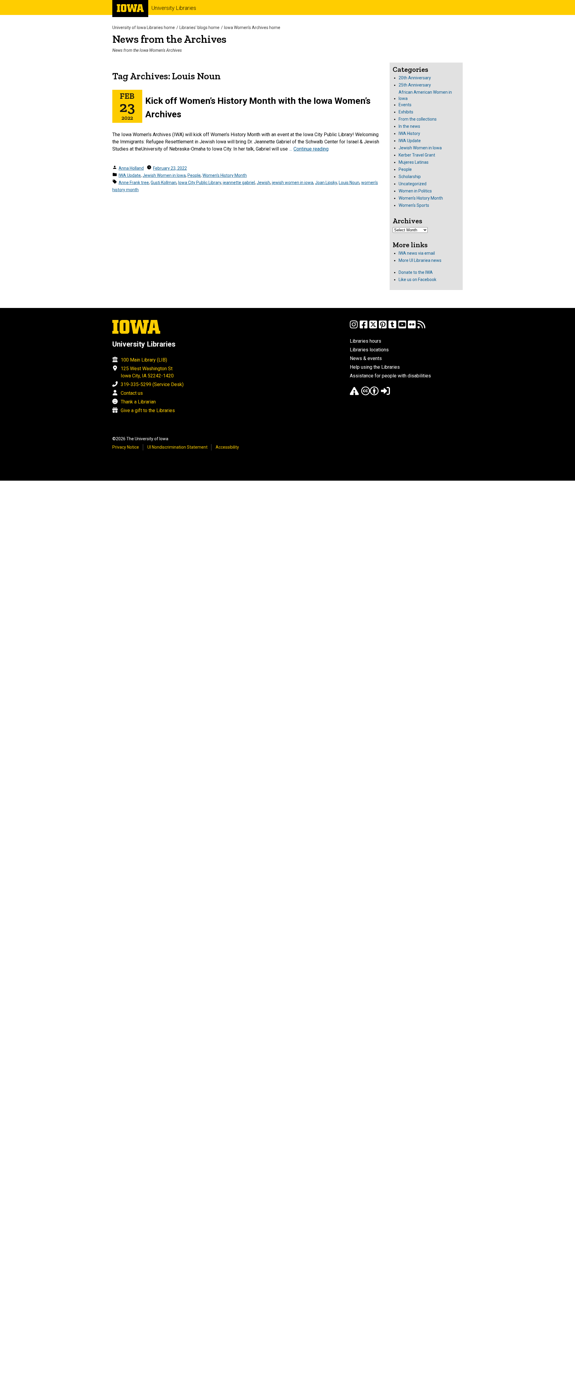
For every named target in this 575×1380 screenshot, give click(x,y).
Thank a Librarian (138, 402)
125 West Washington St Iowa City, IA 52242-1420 (147, 372)
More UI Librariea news (420, 260)
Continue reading (311, 149)
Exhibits (406, 112)
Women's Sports (414, 205)
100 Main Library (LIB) (144, 360)
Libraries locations (369, 350)
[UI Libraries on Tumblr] (392, 327)
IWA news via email (417, 253)
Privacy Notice (125, 447)
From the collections (418, 119)
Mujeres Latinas (414, 162)
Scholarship (410, 176)
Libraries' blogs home (199, 27)
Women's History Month (224, 175)
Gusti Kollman (163, 182)
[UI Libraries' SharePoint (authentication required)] (385, 394)
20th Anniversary (415, 77)
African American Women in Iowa (425, 95)
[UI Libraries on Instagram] (354, 327)
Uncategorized (412, 183)
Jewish (263, 182)
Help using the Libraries (375, 367)
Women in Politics (415, 191)
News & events (366, 358)
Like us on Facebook (417, 279)
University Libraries (173, 8)
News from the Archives (169, 39)
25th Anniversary (415, 85)
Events (405, 104)
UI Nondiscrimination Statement (177, 447)
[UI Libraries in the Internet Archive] (354, 394)
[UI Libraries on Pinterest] (383, 327)
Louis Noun (349, 182)
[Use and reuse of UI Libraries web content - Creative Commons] (370, 394)
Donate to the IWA (416, 272)
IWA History (409, 133)
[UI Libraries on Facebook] (363, 327)
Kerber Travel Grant (417, 155)
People (194, 175)
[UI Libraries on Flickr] (412, 327)
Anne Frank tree (134, 182)
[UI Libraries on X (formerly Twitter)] (373, 327)
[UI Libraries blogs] (421, 327)
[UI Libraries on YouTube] (402, 327)
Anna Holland (131, 168)
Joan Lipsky (326, 182)
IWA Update (130, 175)
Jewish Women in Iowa (164, 175)
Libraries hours (365, 341)
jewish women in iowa (292, 182)
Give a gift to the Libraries (148, 410)
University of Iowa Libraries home (143, 27)
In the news (409, 126)
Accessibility (227, 447)
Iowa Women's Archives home (252, 27)
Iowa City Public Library (199, 182)
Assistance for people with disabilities (390, 376)
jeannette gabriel (239, 182)
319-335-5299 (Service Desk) (152, 384)
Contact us (132, 393)
